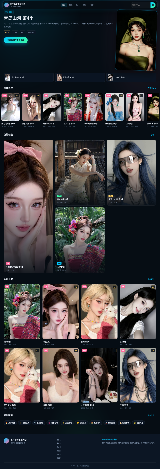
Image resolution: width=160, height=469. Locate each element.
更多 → (153, 135)
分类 (92, 5)
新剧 (78, 5)
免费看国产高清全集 (15, 40)
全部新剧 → (152, 279)
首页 (64, 5)
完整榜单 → (152, 88)
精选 (70, 5)
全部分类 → (152, 415)
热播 (84, 5)
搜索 (59, 458)
